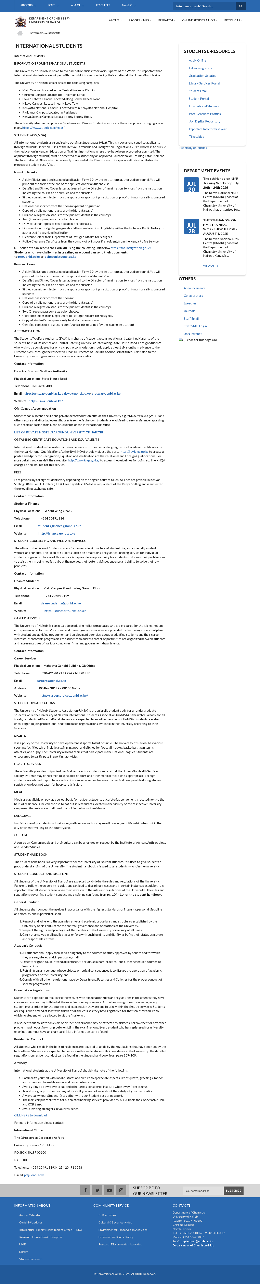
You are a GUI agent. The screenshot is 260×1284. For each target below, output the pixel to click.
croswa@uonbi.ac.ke (106, 393)
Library (23, 1251)
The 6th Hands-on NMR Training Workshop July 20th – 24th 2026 (221, 182)
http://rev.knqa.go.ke (134, 451)
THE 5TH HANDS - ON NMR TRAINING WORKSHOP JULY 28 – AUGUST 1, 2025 (220, 226)
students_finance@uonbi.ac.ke (59, 526)
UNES (23, 1244)
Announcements (194, 288)
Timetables (196, 136)
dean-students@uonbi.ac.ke (61, 603)
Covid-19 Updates (30, 1222)
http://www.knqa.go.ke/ (84, 460)
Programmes (139, 20)
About (114, 20)
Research (165, 20)
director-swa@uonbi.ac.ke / (43, 393)
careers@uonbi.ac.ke (51, 680)
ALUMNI (75, 4)
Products (232, 20)
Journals (189, 311)
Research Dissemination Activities (120, 1244)
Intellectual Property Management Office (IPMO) (50, 1229)
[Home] (20, 21)
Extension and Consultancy (116, 1237)
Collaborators (193, 295)
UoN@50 (127, 4)
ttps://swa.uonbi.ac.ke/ (46, 401)
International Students (204, 106)
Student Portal (199, 98)
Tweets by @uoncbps (193, 147)
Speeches (190, 303)
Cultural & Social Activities (115, 1222)
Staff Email (191, 318)
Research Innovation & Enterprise (40, 1237)
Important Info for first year (208, 129)
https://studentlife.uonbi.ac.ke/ (65, 611)
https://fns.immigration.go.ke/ (131, 248)
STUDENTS (26, 4)
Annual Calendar (29, 1215)
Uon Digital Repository (204, 121)
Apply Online (197, 60)
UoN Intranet (193, 334)
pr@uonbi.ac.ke (29, 256)
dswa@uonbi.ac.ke (77, 393)
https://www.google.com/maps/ (43, 127)
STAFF (51, 4)
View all (209, 265)
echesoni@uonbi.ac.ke (60, 256)
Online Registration (198, 20)
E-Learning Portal (201, 68)
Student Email (198, 91)
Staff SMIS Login (195, 326)
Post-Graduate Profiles (205, 114)
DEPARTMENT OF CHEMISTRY (49, 18)
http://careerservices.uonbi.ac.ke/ (64, 695)
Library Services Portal (204, 83)
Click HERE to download (30, 1115)
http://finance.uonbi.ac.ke (56, 533)
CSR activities (107, 1215)
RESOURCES (103, 4)
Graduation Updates (202, 75)
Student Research (30, 1259)
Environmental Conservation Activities (123, 1229)
